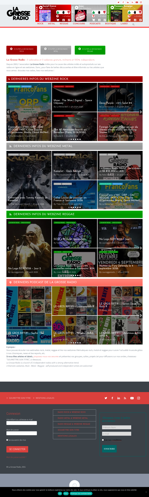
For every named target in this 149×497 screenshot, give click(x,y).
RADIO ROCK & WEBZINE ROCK (72, 412)
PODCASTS (95, 24)
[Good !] (58, 12)
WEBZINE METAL (24, 154)
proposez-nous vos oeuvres (46, 356)
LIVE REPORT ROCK (59, 116)
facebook (123, 2)
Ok (60, 493)
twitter (118, 2)
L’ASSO (124, 24)
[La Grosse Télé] (136, 2)
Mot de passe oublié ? (16, 457)
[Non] (146, 492)
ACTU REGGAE (58, 252)
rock (37, 13)
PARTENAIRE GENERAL (14, 86)
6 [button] (80, 139)
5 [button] (78, 139)
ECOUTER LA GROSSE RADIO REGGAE (92, 50)
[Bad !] (68, 12)
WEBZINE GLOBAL (26, 86)
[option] (74, 112)
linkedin (128, 2)
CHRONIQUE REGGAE (59, 222)
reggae (108, 13)
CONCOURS (79, 24)
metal (73, 13)
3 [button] (73, 139)
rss (132, 2)
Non (66, 493)
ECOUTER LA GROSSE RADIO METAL (58, 50)
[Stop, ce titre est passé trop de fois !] (63, 12)
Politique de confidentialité (81, 493)
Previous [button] (8, 112)
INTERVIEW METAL (13, 154)
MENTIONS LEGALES (45, 397)
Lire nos (113, 439)
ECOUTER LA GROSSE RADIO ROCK (23, 50)
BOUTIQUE (110, 24)
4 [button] (75, 139)
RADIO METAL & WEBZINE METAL (73, 418)
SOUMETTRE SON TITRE (20, 397)
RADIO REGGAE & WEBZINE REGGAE (74, 424)
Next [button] (141, 112)
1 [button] (69, 139)
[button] (133, 24)
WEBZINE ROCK (69, 86)
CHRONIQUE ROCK (59, 86)
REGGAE (64, 24)
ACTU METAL (103, 154)
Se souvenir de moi (17, 439)
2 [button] (71, 139)
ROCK (40, 24)
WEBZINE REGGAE (25, 222)
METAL (51, 24)
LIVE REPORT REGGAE (14, 222)
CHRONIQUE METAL (59, 154)
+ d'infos (66, 16)
